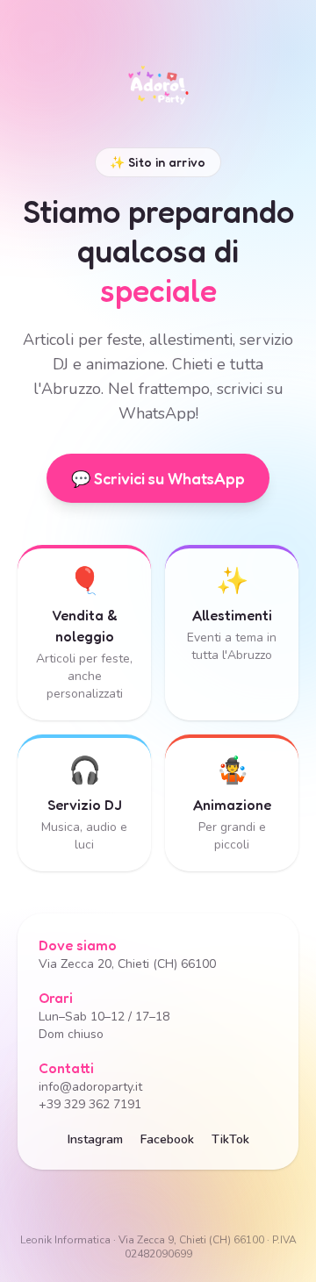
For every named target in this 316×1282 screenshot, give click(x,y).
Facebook (167, 1139)
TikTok (230, 1139)
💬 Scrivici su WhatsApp (158, 478)
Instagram (95, 1139)
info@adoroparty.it (90, 1086)
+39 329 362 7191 (90, 1104)
